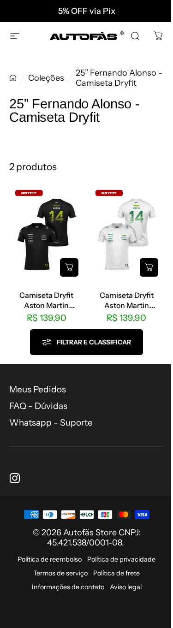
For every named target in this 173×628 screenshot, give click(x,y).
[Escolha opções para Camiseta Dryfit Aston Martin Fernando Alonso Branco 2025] (149, 267)
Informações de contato (68, 587)
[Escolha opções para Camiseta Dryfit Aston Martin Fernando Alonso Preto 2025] (69, 267)
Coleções (46, 78)
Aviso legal (126, 587)
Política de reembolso (50, 559)
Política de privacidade (121, 559)
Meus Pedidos (37, 389)
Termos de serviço (60, 573)
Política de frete (116, 573)
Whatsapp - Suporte (51, 422)
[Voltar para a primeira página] (13, 78)
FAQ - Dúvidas (38, 406)
